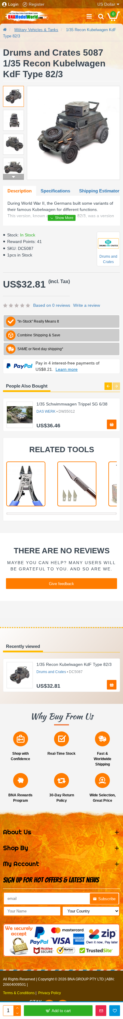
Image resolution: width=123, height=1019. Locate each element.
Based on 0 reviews (51, 305)
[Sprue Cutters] (25, 483)
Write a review (86, 305)
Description (19, 190)
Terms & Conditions (19, 993)
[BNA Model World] (27, 16)
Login (13, 4)
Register (36, 4)
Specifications (55, 190)
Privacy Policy (49, 993)
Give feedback (61, 583)
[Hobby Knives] (76, 483)
